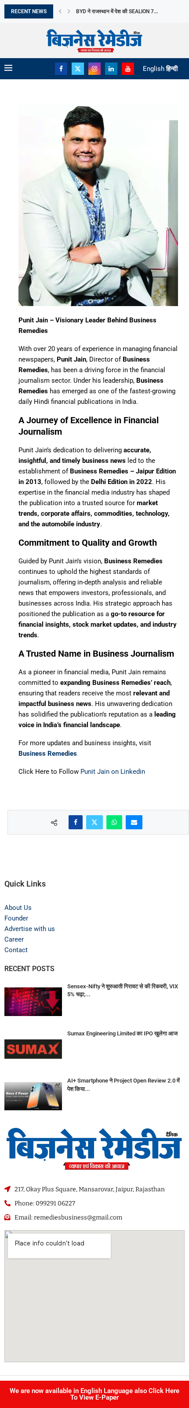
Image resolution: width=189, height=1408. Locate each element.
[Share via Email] (134, 822)
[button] (60, 11)
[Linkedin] (111, 69)
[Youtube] (128, 69)
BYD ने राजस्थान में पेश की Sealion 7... (117, 11)
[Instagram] (94, 69)
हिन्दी (172, 69)
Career (14, 939)
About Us (18, 908)
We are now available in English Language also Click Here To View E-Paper (94, 1394)
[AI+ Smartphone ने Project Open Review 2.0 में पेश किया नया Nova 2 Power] (33, 1096)
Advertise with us (29, 929)
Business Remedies (47, 754)
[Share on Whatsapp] (114, 822)
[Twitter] (78, 69)
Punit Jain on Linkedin (112, 772)
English (153, 69)
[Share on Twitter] (94, 822)
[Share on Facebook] (76, 822)
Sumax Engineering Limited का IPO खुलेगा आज (122, 1033)
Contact (16, 950)
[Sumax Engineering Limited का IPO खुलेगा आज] (33, 1049)
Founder (16, 918)
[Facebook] (61, 69)
